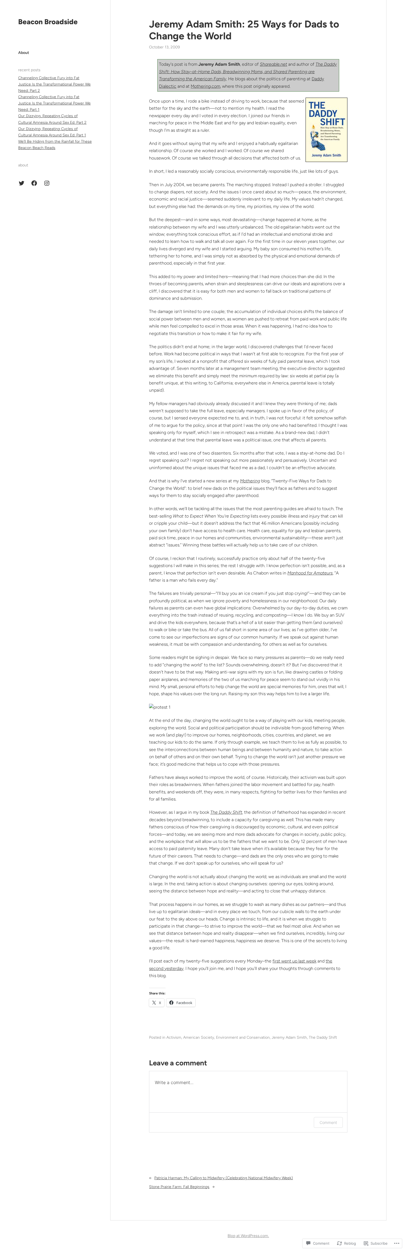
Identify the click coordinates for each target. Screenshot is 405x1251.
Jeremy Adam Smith (289, 1037)
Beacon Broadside (48, 21)
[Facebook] (34, 183)
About (23, 52)
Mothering (250, 480)
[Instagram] (47, 183)
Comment (328, 1122)
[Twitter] (21, 183)
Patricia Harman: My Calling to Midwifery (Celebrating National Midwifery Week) (223, 1178)
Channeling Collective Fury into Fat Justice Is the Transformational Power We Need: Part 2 (54, 84)
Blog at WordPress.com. (248, 1235)
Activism (173, 1037)
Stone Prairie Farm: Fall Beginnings (179, 1186)
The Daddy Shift (226, 812)
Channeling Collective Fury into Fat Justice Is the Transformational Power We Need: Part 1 (54, 103)
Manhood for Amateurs (310, 573)
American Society (198, 1037)
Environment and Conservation (243, 1037)
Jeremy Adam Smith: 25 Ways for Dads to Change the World (244, 30)
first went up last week (294, 961)
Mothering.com (205, 86)
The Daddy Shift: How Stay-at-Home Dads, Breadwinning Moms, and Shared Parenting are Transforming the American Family (248, 71)
